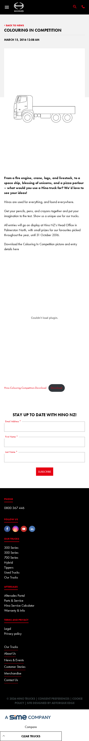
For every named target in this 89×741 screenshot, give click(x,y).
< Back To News (14, 25)
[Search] (75, 7)
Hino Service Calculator (19, 605)
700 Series (11, 557)
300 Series (11, 547)
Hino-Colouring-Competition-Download (25, 388)
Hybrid (8, 562)
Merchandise (12, 673)
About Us (10, 653)
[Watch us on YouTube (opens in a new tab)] (24, 529)
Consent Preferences (54, 698)
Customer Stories (14, 667)
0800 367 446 (14, 508)
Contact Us (11, 680)
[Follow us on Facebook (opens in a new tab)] (7, 529)
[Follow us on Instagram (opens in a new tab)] (15, 529)
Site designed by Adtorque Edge (51, 703)
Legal (7, 628)
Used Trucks (11, 572)
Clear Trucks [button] (30, 736)
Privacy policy (13, 633)
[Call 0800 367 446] (83, 7)
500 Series (11, 552)
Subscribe (44, 471)
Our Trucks (11, 577)
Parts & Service (13, 600)
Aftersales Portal (14, 595)
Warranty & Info (14, 610)
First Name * (11, 436)
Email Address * (13, 421)
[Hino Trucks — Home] (19, 7)
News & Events (14, 660)
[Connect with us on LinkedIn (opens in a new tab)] (32, 529)
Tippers (8, 567)
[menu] (7, 7)
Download (56, 388)
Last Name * (11, 452)
